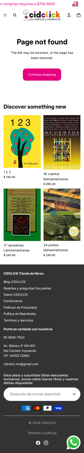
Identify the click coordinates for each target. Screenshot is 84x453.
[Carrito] (79, 15)
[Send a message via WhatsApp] (73, 442)
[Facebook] (38, 443)
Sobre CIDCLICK (16, 294)
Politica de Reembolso (20, 314)
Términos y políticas (42, 433)
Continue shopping (42, 74)
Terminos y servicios (18, 320)
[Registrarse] (73, 394)
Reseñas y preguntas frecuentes (27, 288)
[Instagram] (46, 443)
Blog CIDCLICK (15, 282)
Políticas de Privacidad (20, 307)
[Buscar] (15, 15)
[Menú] (5, 15)
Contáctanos (13, 301)
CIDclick (48, 423)
